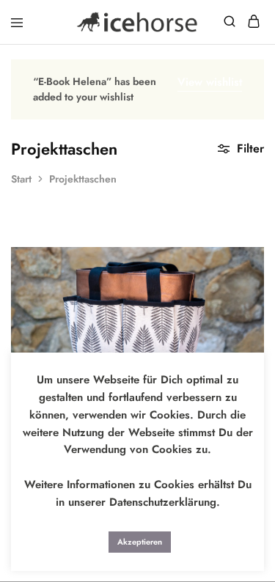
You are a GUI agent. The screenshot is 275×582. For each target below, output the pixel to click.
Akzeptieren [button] (139, 542)
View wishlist (209, 82)
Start (21, 179)
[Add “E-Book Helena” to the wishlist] (237, 296)
